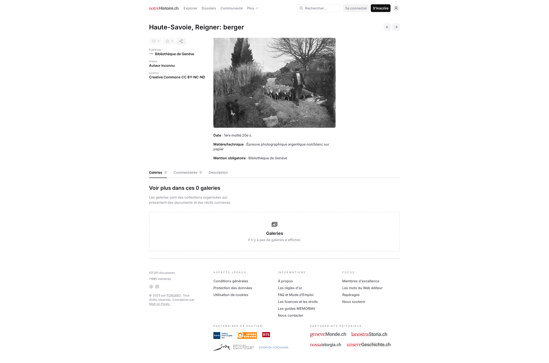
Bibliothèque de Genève (174, 54)
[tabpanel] (274, 217)
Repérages (351, 295)
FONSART (174, 295)
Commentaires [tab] (187, 172)
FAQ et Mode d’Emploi (296, 295)
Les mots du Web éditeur (362, 288)
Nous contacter (290, 315)
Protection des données (232, 288)
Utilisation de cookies (230, 295)
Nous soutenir (353, 301)
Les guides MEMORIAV (296, 308)
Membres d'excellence (360, 281)
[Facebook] (151, 286)
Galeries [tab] (157, 172)
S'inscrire (380, 8)
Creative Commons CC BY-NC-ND (177, 77)
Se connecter (356, 8)
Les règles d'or (290, 288)
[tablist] (274, 172)
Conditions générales (230, 281)
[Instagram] (157, 286)
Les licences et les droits (298, 301)
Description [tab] (218, 172)
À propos (285, 281)
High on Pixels (159, 304)
